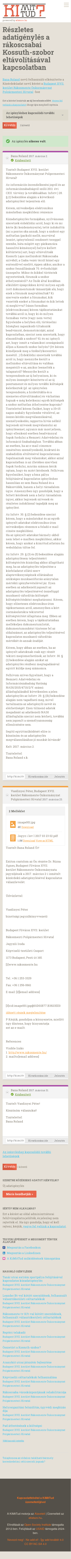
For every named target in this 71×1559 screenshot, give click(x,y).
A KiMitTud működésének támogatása (33, 1258)
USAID (40, 1529)
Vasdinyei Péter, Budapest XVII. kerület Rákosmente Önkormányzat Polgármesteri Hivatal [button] (35, 795)
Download (27, 827)
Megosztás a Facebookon (24, 1247)
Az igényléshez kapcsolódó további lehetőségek (30, 115)
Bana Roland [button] (20, 156)
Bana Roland (11, 79)
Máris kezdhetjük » (19, 1194)
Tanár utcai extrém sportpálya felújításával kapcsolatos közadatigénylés (33, 1278)
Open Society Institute (37, 1525)
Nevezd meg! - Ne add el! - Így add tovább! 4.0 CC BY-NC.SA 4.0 (35, 1542)
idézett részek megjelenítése (26, 1012)
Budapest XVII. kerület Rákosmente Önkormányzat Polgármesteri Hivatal (33, 88)
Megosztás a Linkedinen (24, 1253)
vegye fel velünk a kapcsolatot (44, 1226)
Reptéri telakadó (14, 1332)
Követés (9, 125)
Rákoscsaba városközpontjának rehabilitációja (34, 1392)
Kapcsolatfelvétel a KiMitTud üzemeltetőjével (35, 1500)
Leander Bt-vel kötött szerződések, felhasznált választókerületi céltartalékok (35, 1297)
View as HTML (44, 840)
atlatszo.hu (21, 20)
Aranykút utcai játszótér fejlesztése (27, 1362)
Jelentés (59, 776)
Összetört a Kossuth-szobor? (22, 1347)
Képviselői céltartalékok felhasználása (30, 1377)
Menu (66, 4)
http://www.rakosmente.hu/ (27, 1052)
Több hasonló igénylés (13, 1440)
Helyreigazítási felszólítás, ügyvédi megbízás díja (34, 1409)
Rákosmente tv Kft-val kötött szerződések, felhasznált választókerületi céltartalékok (32, 1315)
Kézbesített (23, 160)
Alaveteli (40, 1514)
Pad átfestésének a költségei (22, 1425)
